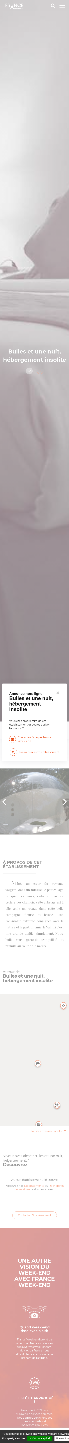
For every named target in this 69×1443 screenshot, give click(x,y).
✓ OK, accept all (40, 1438)
